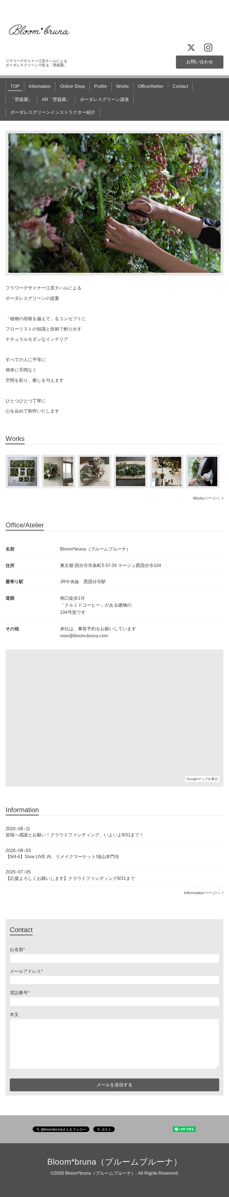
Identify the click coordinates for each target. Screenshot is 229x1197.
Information (40, 86)
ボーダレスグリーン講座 (104, 99)
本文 (14, 1014)
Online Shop (72, 86)
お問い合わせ (199, 61)
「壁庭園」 (21, 99)
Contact (180, 86)
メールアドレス (26, 971)
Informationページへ (203, 892)
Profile (100, 86)
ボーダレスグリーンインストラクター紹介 (52, 112)
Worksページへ (207, 498)
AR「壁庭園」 (56, 99)
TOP (15, 86)
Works (122, 86)
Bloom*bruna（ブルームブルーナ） (114, 1161)
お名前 (17, 949)
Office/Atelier (150, 86)
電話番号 (19, 992)
